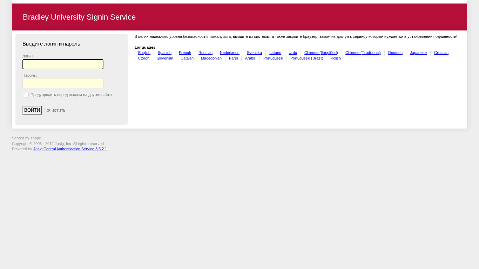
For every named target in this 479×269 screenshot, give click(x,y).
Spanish (164, 52)
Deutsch (395, 52)
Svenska (254, 52)
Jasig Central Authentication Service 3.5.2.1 (70, 149)
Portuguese (273, 58)
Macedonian (211, 58)
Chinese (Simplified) (321, 52)
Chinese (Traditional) (363, 52)
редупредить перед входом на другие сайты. (72, 95)
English (144, 52)
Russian (205, 52)
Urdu (293, 52)
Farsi (233, 58)
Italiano (275, 52)
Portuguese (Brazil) (306, 58)
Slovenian (165, 58)
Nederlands (230, 52)
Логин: (28, 56)
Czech (143, 58)
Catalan (187, 58)
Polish (336, 58)
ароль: (29, 75)
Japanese (418, 52)
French (185, 52)
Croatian (441, 52)
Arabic (250, 58)
